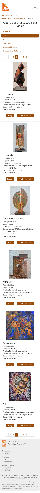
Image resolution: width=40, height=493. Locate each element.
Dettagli (10, 116)
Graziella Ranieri (20, 18)
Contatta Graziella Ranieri (12, 51)
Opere (5, 36)
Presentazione (8, 32)
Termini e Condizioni (9, 465)
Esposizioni (7, 43)
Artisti (10, 18)
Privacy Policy (6, 468)
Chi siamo (5, 457)
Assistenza (5, 453)
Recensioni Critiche (10, 47)
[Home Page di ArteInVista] (4, 443)
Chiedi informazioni (26, 116)
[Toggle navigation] (35, 7)
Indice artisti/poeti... (11, 15)
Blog (4, 39)
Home (3, 18)
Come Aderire (7, 462)
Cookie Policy (6, 470)
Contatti (4, 459)
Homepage (6, 451)
